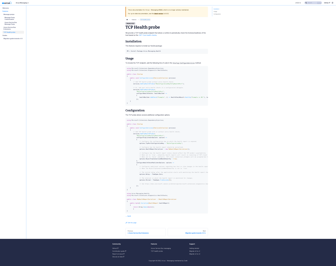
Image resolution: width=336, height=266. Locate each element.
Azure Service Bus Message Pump (11, 23)
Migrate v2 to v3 (194, 254)
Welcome (5, 8)
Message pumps (9, 14)
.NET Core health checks (148, 35)
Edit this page (132, 223)
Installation (216, 9)
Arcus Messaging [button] (21, 3)
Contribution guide (118, 251)
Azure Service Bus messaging (161, 248)
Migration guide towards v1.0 (13, 38)
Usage (215, 11)
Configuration (217, 14)
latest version (158, 13)
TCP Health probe (9, 32)
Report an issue (117, 254)
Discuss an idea (117, 257)
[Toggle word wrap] (202, 68)
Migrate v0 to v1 (194, 251)
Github (114, 248)
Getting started (194, 248)
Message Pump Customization (10, 18)
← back (128, 216)
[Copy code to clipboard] (205, 50)
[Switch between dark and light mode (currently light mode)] (332, 2)
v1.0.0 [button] (297, 3)
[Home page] (127, 19)
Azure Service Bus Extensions (10, 28)
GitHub (326, 3)
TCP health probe (157, 251)
